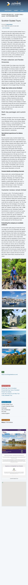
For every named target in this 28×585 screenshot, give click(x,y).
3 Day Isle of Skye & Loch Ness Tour (11, 393)
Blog (22, 10)
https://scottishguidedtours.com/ (10, 374)
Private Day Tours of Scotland (9, 388)
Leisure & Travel (19, 14)
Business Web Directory (8, 14)
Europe (3, 16)
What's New (8, 10)
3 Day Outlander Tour (7, 395)
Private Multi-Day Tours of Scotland (10, 390)
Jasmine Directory (14, 4)
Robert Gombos (10, 24)
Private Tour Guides (6, 391)
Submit (16, 10)
